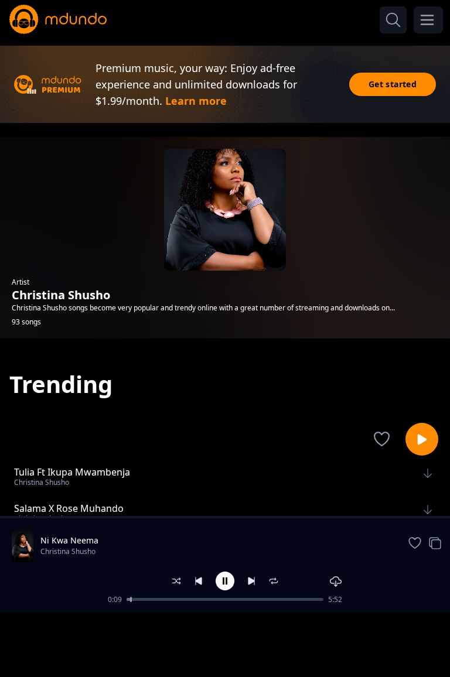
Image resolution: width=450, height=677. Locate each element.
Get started (393, 84)
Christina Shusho (68, 551)
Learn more (196, 101)
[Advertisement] (225, 643)
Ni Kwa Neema (69, 540)
